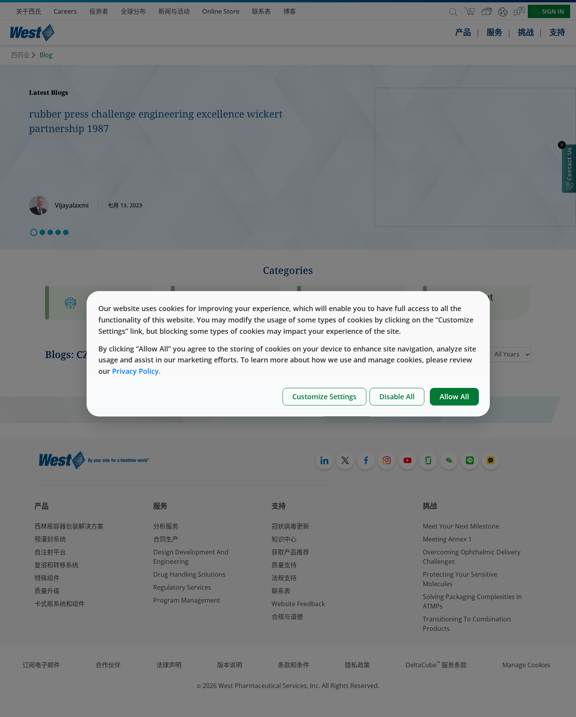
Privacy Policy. (136, 371)
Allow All (454, 396)
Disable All (397, 396)
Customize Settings (324, 396)
